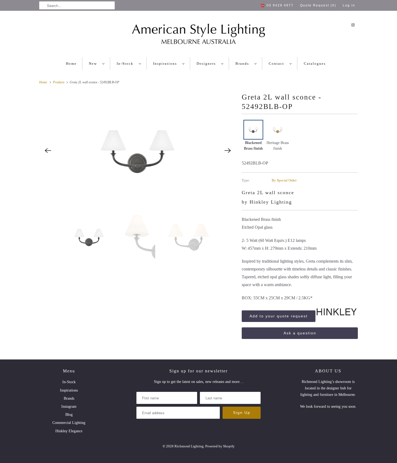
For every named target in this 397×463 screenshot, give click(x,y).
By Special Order (284, 180)
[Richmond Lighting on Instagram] (352, 25)
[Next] (228, 150)
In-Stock (126, 63)
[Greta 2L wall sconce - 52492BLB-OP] (138, 150)
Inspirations (166, 63)
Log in (349, 5)
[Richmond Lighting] (198, 35)
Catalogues (315, 63)
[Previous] (48, 150)
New (94, 63)
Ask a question (300, 333)
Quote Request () (318, 5)
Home (71, 63)
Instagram (68, 406)
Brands (243, 63)
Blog (69, 415)
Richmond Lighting (189, 446)
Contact (278, 63)
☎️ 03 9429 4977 (277, 5)
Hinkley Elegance (68, 431)
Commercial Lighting (68, 423)
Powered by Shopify (220, 446)
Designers (207, 63)
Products (59, 82)
